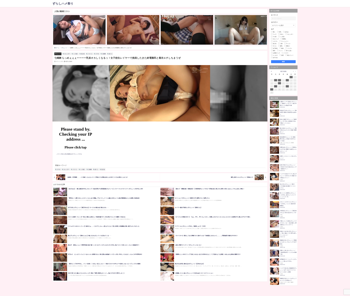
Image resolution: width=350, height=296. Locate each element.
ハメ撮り (75, 53)
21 (287, 86)
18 (275, 86)
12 (279, 83)
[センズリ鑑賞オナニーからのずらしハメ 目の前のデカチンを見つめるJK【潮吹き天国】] (79, 30)
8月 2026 (283, 71)
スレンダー (67, 53)
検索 (283, 61)
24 (272, 89)
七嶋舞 (104, 53)
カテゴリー (274, 22)
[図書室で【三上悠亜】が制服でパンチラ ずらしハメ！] (187, 30)
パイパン (90, 53)
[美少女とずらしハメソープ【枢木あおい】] (241, 30)
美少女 (83, 53)
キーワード (274, 15)
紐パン (110, 53)
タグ (272, 29)
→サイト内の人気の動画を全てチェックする (69, 154)
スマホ (97, 53)
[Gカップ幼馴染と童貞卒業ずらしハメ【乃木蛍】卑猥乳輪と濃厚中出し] (133, 30)
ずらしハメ (58, 53)
